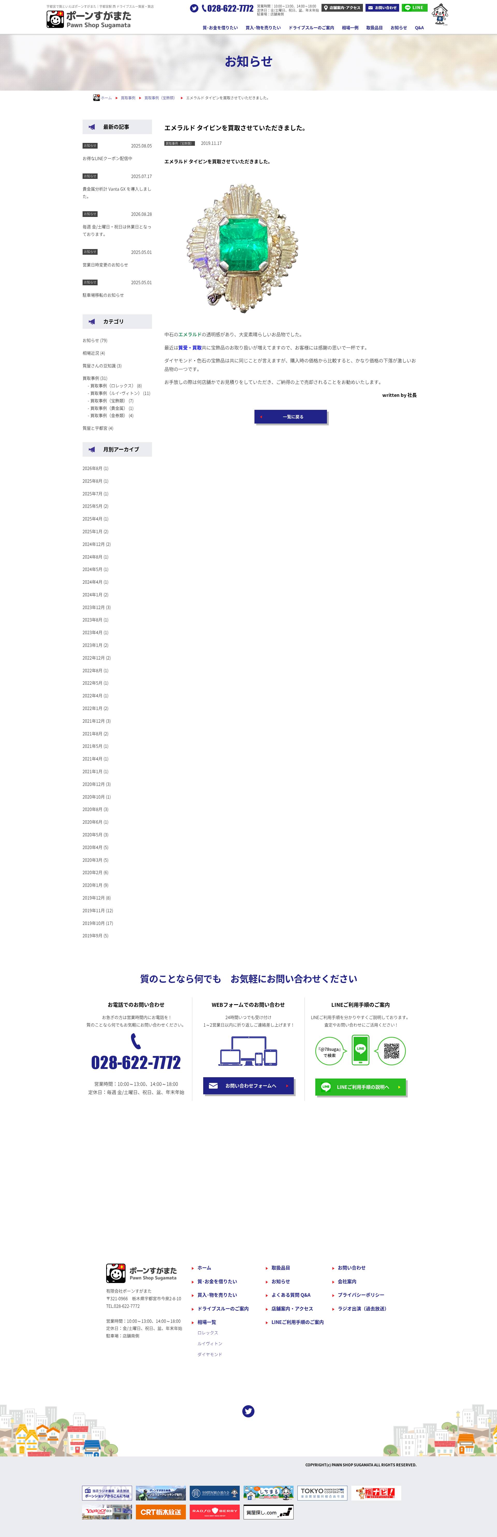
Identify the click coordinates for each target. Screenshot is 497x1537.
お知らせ (399, 27)
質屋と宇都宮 (95, 428)
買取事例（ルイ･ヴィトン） (116, 393)
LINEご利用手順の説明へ (363, 1086)
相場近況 (91, 353)
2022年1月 (93, 708)
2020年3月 (93, 860)
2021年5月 (93, 746)
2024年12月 (94, 544)
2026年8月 (93, 468)
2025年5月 (93, 506)
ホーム (204, 1267)
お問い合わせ (352, 1267)
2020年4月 (93, 847)
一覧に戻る (293, 416)
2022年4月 (93, 695)
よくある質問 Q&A (291, 1294)
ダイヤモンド (210, 1354)
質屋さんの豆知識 (99, 365)
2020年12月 (94, 784)
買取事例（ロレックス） (113, 385)
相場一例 (350, 27)
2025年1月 (93, 531)
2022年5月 (93, 683)
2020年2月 (93, 872)
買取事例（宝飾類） (109, 400)
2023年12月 (94, 607)
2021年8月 (93, 733)
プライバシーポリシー (361, 1294)
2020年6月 (93, 822)
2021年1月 (93, 771)
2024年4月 (93, 582)
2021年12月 (94, 721)
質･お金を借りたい (220, 27)
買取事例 (91, 378)
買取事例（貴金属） (109, 408)
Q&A (419, 27)
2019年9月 (93, 935)
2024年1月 (93, 594)
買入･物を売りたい (263, 27)
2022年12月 (94, 657)
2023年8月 (93, 619)
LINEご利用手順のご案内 (298, 1322)
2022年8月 (93, 670)
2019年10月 (94, 923)
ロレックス (208, 1332)
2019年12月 (94, 897)
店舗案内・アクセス (292, 1308)
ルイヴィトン (210, 1343)
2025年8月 (93, 481)
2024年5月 (93, 569)
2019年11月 (94, 910)
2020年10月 (94, 796)
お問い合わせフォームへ (250, 1085)
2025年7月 (93, 493)
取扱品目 (374, 27)
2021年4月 (93, 758)
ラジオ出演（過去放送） (363, 1308)
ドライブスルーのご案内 (311, 27)
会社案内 (347, 1281)
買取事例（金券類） (109, 415)
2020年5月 (93, 834)
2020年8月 (93, 809)
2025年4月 (93, 518)
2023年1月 (93, 645)
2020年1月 (93, 885)
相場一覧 (207, 1322)
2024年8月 (93, 556)
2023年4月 (93, 632)
